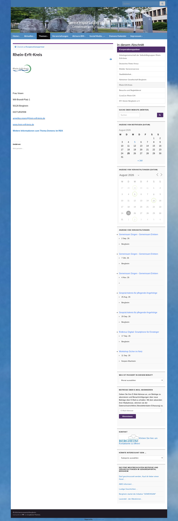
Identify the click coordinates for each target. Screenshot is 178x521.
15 (154, 201)
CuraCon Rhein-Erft (127, 96)
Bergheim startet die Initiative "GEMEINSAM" (137, 494)
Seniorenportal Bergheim (89, 22)
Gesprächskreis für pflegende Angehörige (138, 293)
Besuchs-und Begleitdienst (130, 90)
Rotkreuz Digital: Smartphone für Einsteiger (139, 332)
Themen (43, 36)
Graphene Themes (33, 515)
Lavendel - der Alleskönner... (130, 499)
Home (16, 36)
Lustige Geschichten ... (128, 489)
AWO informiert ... (126, 484)
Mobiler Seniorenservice (129, 69)
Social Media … (97, 36)
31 (147, 188)
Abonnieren (127, 416)
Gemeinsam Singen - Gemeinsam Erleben (138, 234)
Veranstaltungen (60, 36)
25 (128, 213)
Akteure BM (78, 36)
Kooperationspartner (35, 47)
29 (135, 188)
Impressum (136, 36)
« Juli (140, 160)
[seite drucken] (111, 59)
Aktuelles (29, 36)
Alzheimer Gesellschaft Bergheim (132, 80)
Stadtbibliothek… (126, 74)
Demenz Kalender (117, 36)
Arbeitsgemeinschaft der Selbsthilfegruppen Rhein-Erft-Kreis (140, 56)
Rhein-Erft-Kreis (125, 85)
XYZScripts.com (99, 519)
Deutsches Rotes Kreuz (129, 64)
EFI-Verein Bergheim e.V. (129, 101)
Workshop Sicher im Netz (130, 351)
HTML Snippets (79, 519)
